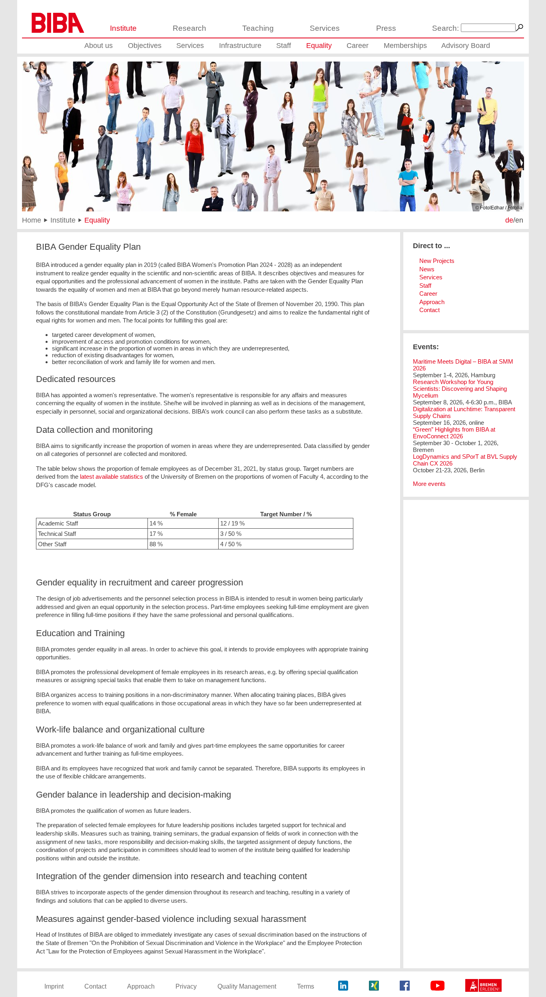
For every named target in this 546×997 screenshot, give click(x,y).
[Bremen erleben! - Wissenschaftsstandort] (483, 986)
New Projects (436, 260)
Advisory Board (465, 46)
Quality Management (246, 986)
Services (325, 28)
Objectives (144, 46)
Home (31, 220)
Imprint (54, 986)
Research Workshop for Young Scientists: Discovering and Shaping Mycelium (460, 388)
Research (189, 28)
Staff (283, 46)
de (509, 220)
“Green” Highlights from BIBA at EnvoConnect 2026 (454, 433)
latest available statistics (110, 476)
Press (386, 28)
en (519, 220)
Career (358, 46)
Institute (123, 28)
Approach (431, 302)
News (426, 269)
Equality (319, 46)
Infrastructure (240, 46)
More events (429, 483)
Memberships (405, 46)
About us (98, 46)
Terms (305, 986)
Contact (429, 309)
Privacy (186, 986)
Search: (445, 28)
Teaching (258, 28)
